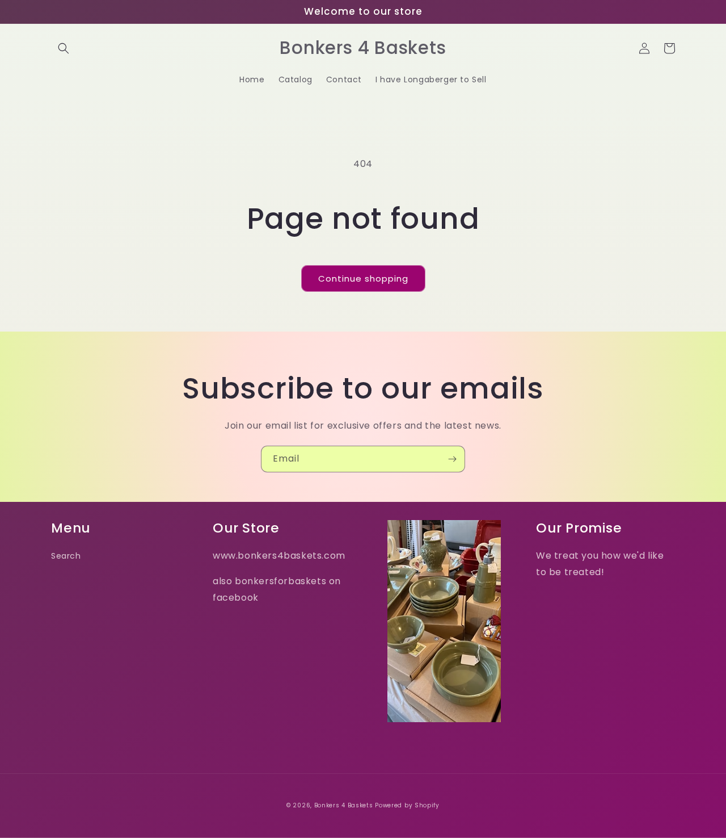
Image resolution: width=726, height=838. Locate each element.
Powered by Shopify (407, 805)
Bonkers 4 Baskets (343, 805)
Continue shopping (363, 278)
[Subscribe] (452, 459)
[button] (63, 48)
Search (66, 556)
